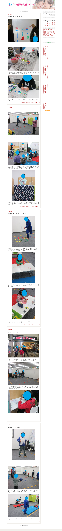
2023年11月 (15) (45, 75)
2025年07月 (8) (45, 56)
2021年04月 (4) (45, 104)
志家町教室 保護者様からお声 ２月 (14, 332)
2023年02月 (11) (45, 83)
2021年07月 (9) (45, 101)
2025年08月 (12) (45, 55)
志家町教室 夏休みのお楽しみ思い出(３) (49, 32)
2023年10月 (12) (45, 76)
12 (54, 22)
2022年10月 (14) (45, 87)
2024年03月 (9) (45, 71)
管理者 (25, 102)
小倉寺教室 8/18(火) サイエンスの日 (48, 35)
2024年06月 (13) (45, 68)
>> (27, 11)
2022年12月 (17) (45, 85)
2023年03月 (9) (45, 82)
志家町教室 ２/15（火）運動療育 (14, 427)
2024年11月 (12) (45, 63)
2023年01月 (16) (45, 84)
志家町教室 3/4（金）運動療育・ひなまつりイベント (17, 213)
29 (47, 25)
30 (49, 25)
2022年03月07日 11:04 (28, 324)
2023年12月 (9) (45, 74)
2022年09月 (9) (45, 88)
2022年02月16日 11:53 (28, 521)
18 (52, 23)
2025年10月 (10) (45, 53)
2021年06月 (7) (45, 102)
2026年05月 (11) (45, 46)
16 (49, 23)
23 (49, 24)
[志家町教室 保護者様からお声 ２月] (24, 346)
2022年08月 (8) (45, 89)
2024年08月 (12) (45, 66)
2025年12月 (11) (45, 51)
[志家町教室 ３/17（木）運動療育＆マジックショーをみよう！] (24, 123)
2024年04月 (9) (45, 70)
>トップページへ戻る (52, 9)
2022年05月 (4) (45, 92)
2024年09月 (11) (45, 65)
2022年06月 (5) (45, 91)
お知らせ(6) (44, 39)
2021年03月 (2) (45, 105)
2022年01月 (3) (45, 96)
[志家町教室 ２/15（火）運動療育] (24, 444)
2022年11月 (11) (45, 86)
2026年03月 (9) (45, 48)
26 (54, 24)
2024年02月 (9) (45, 72)
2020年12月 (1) (45, 108)
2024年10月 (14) (45, 64)
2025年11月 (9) (45, 52)
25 (52, 24)
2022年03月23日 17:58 (28, 206)
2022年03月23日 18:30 (28, 102)
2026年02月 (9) (45, 49)
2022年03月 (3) (45, 94)
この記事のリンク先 (33, 102)
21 (45, 24)
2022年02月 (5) (45, 95)
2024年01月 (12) (45, 73)
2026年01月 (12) (45, 50)
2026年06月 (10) (45, 45)
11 (52, 22)
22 (47, 24)
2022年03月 (49, 19)
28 (45, 25)
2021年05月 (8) (45, 103)
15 (47, 23)
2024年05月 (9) (45, 69)
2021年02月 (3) (45, 106)
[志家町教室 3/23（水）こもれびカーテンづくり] (24, 30)
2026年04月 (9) (45, 47)
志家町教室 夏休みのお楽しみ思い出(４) (49, 31)
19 (54, 23)
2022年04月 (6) (45, 93)
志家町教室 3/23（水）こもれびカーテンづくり (16, 16)
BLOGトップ (38, 102)
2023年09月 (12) (45, 77)
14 (45, 23)
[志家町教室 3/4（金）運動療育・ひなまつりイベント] (24, 231)
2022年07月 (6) (45, 90)
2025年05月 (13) (45, 58)
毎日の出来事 (22, 102)
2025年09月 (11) (45, 54)
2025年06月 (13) (45, 57)
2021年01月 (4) (45, 107)
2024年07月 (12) (45, 67)
